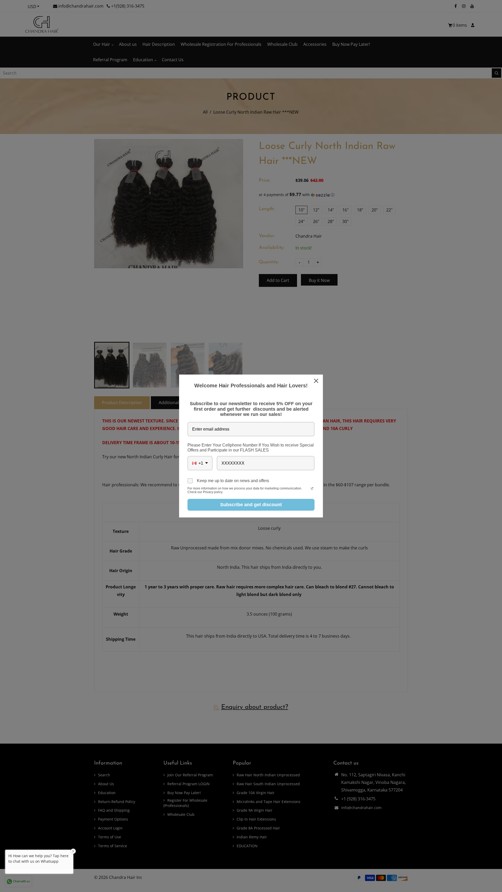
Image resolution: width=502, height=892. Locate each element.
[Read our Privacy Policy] (312, 489)
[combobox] (200, 463)
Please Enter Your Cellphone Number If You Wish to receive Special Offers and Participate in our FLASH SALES (250, 447)
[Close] (316, 381)
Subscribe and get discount (251, 504)
